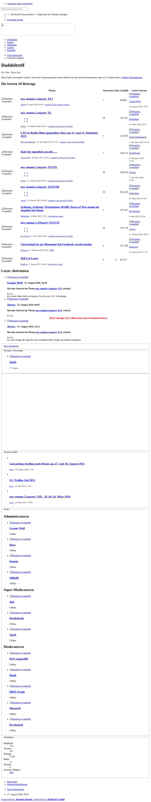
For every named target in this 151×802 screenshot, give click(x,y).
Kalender (11, 50)
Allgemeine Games (55, 216)
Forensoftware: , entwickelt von (33, 799)
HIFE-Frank (17, 691)
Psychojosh (134, 211)
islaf (11, 772)
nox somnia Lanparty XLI (37, 98)
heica (11, 469)
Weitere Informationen (132, 77)
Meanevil (24, 250)
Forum (10, 42)
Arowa (23, 104)
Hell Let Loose (29, 258)
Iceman (132, 172)
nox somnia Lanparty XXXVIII (40, 186)
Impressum (12, 781)
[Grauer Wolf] (17, 277)
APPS (52, 250)
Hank (12, 675)
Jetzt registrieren (11, 346)
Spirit (12, 362)
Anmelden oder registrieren (19, 3)
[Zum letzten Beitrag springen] (139, 96)
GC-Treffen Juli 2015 (22, 480)
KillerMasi (134, 119)
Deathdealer (134, 153)
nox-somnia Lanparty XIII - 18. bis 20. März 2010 (39, 496)
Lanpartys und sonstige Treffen (57, 104)
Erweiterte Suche (15, 19)
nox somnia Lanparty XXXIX (39, 167)
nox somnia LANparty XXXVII (40, 222)
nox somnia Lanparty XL (36, 112)
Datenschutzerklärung (17, 784)
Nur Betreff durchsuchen (22, 14)
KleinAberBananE (28, 142)
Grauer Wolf (135, 101)
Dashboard (12, 39)
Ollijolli (13, 577)
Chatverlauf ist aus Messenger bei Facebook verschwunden (56, 244)
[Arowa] (17, 299)
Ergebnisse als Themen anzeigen (52, 14)
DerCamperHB (18, 658)
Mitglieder (12, 45)
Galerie (10, 47)
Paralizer (24, 264)
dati (11, 601)
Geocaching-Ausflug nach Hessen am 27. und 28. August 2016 (46, 463)
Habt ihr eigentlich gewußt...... (39, 151)
